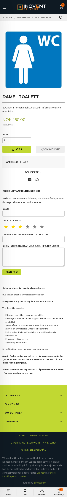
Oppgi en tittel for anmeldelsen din (25, 234)
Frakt (22, 435)
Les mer (41, 472)
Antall (6, 134)
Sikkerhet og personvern (25, 443)
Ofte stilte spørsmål (33, 450)
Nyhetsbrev (49, 443)
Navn (5, 209)
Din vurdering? (11, 220)
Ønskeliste (52, 149)
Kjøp (18, 149)
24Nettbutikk (40, 482)
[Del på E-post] (37, 180)
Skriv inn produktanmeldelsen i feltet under (30, 246)
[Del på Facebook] (30, 180)
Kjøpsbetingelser (38, 435)
